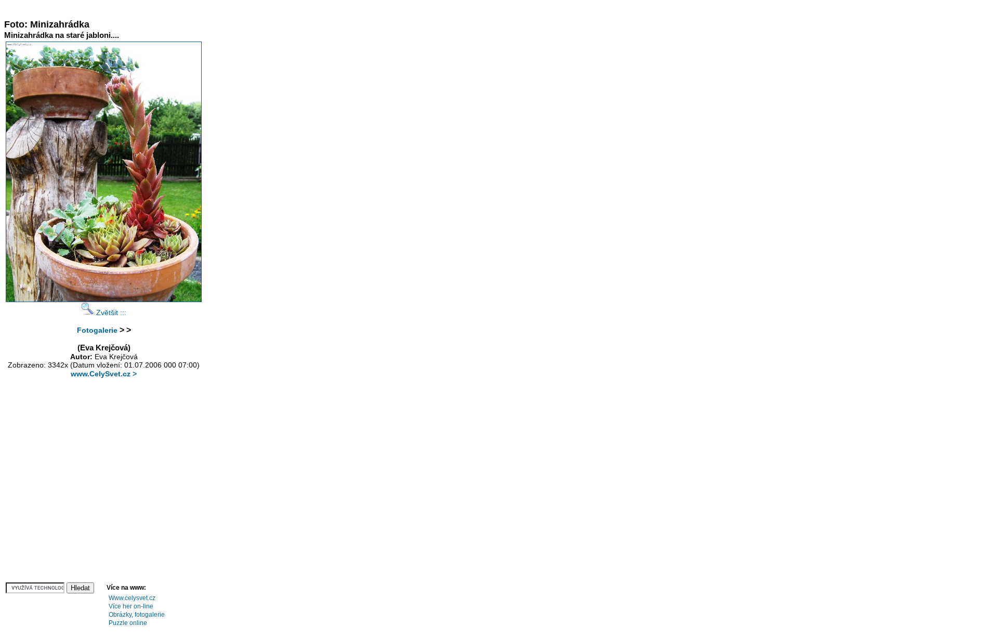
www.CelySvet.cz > (104, 374)
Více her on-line (131, 606)
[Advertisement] (193, 8)
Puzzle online (128, 623)
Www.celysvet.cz (132, 598)
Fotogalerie (97, 330)
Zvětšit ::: (110, 312)
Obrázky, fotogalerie (137, 614)
